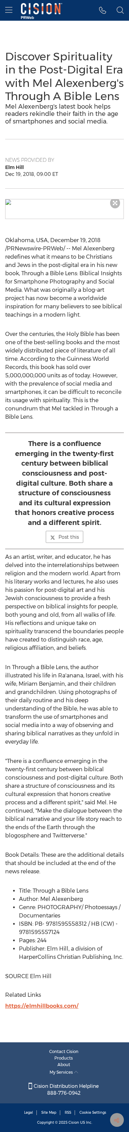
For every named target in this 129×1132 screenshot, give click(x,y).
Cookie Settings (92, 1112)
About (63, 1064)
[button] (64, 202)
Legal (28, 1112)
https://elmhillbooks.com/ (41, 1006)
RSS (68, 1112)
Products (63, 1058)
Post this (68, 537)
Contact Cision (63, 1051)
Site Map (48, 1112)
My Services (62, 1072)
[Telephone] (102, 10)
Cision (73, 1122)
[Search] (120, 10)
